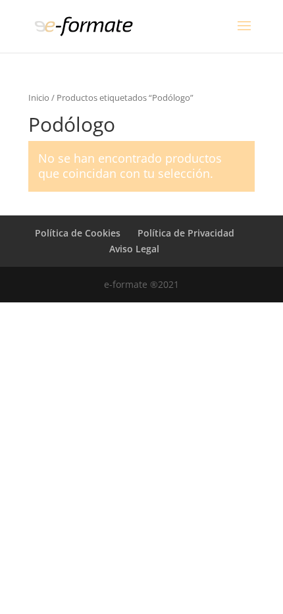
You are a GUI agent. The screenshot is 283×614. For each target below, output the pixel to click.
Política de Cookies (77, 233)
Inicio (38, 97)
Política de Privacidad (186, 233)
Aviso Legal (134, 248)
